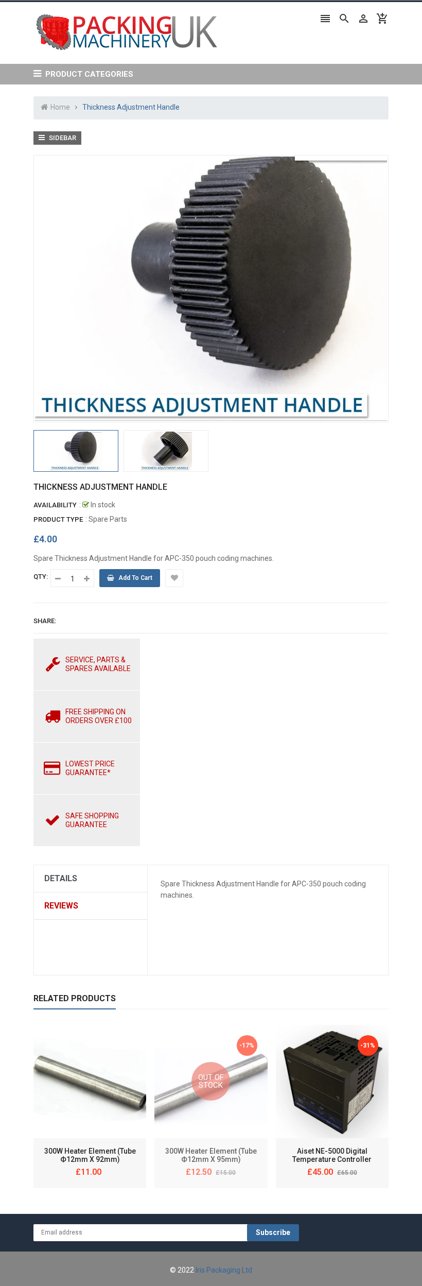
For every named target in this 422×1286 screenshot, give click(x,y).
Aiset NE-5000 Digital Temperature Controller (332, 1155)
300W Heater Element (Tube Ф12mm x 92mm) (90, 1155)
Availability (55, 505)
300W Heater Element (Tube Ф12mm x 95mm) (211, 1155)
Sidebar (61, 138)
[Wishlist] (174, 578)
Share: (44, 621)
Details (60, 878)
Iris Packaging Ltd (224, 1270)
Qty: (40, 576)
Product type (58, 519)
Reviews (61, 906)
